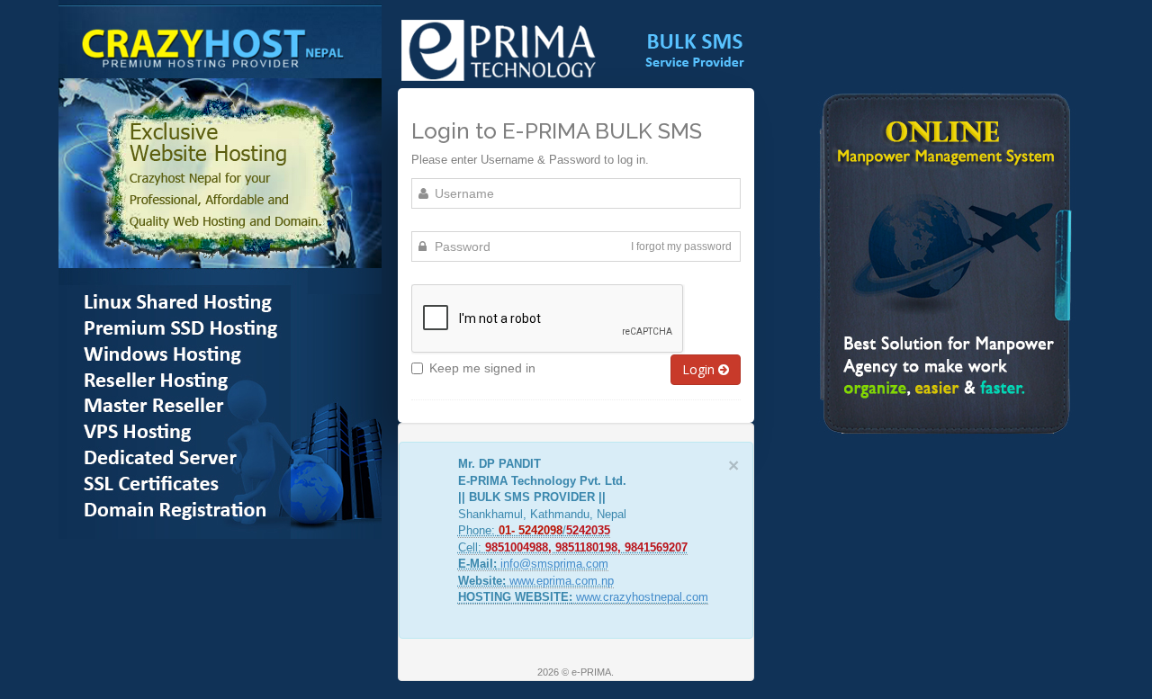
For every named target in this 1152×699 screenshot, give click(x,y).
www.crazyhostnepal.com (642, 597)
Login (700, 369)
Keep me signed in (482, 368)
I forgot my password (681, 246)
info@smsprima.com (554, 563)
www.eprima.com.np (561, 580)
